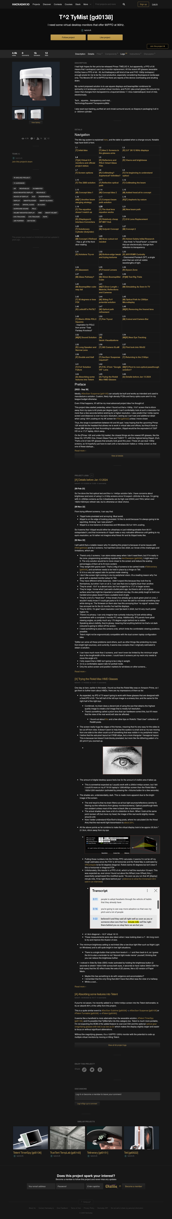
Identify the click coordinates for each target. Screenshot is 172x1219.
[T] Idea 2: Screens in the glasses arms (109, 151)
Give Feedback (62, 1208)
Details (91, 54)
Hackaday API (102, 1208)
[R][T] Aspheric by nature (135, 199)
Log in (155, 4)
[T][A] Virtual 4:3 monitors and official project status (85, 163)
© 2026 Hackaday (86, 1213)
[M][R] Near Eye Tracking (134, 337)
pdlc (34, 208)
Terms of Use (76, 1208)
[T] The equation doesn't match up (83, 211)
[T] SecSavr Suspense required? (109, 358)
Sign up (143, 4)
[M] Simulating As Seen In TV (136, 286)
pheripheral (44, 196)
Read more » (80, 450)
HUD (33, 196)
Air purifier (19, 221)
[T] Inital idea (81, 150)
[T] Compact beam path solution (107, 201)
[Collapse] (91, 475)
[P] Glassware (82, 269)
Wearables (24, 188)
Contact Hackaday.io (46, 1208)
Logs (124, 53)
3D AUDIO (41, 204)
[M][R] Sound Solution (86, 337)
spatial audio (28, 204)
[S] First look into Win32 (134, 347)
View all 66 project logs (117, 1045)
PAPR (45, 217)
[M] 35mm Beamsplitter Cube (110, 278)
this (106, 719)
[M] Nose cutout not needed (108, 240)
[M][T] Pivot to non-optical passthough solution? (141, 368)
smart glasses (46, 200)
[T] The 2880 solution (85, 182)
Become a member (64, 1179)
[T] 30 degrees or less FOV (85, 301)
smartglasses (30, 200)
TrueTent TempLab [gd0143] (65, 1152)
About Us (32, 1208)
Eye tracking (19, 217)
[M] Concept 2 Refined (86, 238)
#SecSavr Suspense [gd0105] (95, 393)
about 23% (129, 822)
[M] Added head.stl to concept (137, 192)
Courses (68, 4)
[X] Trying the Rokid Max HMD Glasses (108, 378)
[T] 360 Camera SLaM (109, 347)
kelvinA (87, 30)
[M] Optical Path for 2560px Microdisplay (135, 301)
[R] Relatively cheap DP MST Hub (108, 220)
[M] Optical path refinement (106, 310)
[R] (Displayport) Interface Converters (85, 220)
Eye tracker (34, 217)
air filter (31, 221)
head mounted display (23, 192)
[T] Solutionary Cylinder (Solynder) (84, 230)
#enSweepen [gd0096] (132, 558)
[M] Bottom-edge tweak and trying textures (110, 256)
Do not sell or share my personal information (127, 1208)
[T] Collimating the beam (134, 182)
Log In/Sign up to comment (87, 1103)
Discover (47, 4)
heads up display (21, 196)
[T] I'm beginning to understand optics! (137, 174)
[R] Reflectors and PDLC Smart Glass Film (108, 163)
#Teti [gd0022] (122, 418)
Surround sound (21, 208)
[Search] (123, 4)
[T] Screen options (84, 172)
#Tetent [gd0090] (109, 1013)
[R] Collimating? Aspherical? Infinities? (110, 174)
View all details (117, 455)
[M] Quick (102, 339)
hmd (40, 213)
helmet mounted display (24, 213)
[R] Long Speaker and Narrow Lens (85, 348)
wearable (40, 192)
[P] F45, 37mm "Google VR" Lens (110, 368)
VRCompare (90, 864)
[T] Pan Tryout (105, 319)
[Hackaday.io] (21, 4)
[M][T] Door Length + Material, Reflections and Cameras (109, 289)
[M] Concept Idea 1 (84, 192)
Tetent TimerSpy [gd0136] (27, 1152)
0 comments (101, 483)
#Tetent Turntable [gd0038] (87, 1013)
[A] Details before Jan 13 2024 (137, 376)
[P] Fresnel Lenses (108, 269)
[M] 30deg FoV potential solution (107, 301)
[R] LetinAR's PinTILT (85, 309)
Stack (77, 4)
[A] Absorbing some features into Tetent (85, 378)
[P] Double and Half (84, 357)
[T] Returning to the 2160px (135, 357)
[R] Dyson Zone (130, 269)
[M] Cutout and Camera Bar (135, 319)
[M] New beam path (132, 209)
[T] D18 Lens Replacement (135, 219)
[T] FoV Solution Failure (83, 368)
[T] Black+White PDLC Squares (86, 320)
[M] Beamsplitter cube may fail (85, 288)
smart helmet (51, 213)
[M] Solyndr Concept (109, 229)
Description (80, 54)
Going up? (87, 1202)
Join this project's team (22, 161)
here (106, 139)
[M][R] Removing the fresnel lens (138, 309)
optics (16, 204)
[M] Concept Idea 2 (108, 192)
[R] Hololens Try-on (84, 254)
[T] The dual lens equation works (107, 211)
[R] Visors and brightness (135, 160)
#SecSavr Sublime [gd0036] (114, 1010)
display (17, 200)
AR (15, 188)
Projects (36, 4)
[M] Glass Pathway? (84, 276)
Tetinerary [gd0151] (97, 1152)
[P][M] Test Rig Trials (132, 276)
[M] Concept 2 (129, 229)
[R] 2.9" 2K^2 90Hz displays (136, 150)
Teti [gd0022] (131, 1152)
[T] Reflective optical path (108, 184)
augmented (38, 188)
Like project (105, 37)
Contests (58, 4)
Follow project (68, 37)
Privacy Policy (89, 1208)
